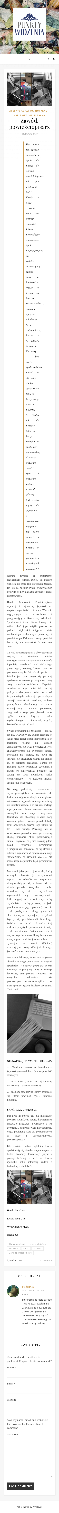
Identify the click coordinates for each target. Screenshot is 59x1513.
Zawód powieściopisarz (20, 1252)
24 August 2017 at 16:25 (33, 1290)
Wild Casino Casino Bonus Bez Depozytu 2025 (26, 45)
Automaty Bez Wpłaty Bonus (16, 17)
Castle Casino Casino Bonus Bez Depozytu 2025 (27, 125)
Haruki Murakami (17, 1244)
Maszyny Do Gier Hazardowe (17, 88)
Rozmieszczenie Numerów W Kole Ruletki (25, 72)
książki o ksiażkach (38, 1244)
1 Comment (45, 1260)
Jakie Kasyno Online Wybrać (15, 137)
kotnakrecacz (17, 1260)
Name (11, 1367)
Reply (25, 1294)
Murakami (13, 1248)
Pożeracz (28, 1286)
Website (12, 1399)
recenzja (37, 1248)
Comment (12, 1434)
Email (11, 1383)
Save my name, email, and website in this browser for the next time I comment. (27, 1423)
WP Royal (37, 1506)
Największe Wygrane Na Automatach (20, 157)
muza (26, 1248)
